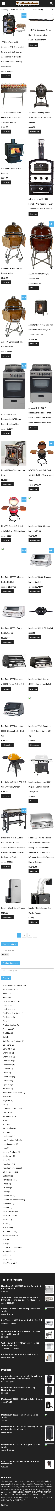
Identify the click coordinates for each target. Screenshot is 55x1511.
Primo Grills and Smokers (13, 1199)
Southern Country (10, 1231)
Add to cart (6, 76)
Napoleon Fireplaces (11, 1168)
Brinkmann (7, 1029)
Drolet (5, 1072)
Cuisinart (6, 1068)
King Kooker (8, 1128)
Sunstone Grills (9, 1235)
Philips (5, 1184)
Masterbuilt (7, 1156)
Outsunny (7, 1176)
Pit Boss (6, 1188)
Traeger (6, 1243)
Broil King (7, 1033)
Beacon (6, 1005)
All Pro (5, 993)
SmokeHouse (8, 1215)
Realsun (6, 1207)
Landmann (7, 1136)
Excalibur (6, 1088)
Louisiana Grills (9, 1144)
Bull (4, 1037)
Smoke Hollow (9, 1211)
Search (5, 954)
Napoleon (7, 1164)
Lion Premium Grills (11, 1140)
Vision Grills (7, 1251)
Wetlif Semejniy (9, 1263)
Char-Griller (7, 1057)
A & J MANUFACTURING (13, 985)
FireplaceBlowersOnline (12, 1092)
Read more (33, 45)
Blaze (5, 1021)
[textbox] (27, 970)
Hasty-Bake (7, 1112)
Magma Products (10, 1152)
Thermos (6, 1239)
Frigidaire (6, 1100)
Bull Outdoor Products (12, 1041)
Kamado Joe (8, 1116)
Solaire (5, 1223)
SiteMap (4, 1505)
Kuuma (6, 1132)
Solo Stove (7, 1227)
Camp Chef (7, 1049)
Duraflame (7, 1080)
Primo (5, 1191)
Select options (35, 131)
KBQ (5, 1120)
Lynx (5, 1148)
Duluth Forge (8, 1076)
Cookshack (7, 1064)
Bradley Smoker (9, 1025)
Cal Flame (7, 1045)
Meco (5, 1160)
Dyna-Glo (7, 1084)
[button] (51, 3)
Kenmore (6, 1124)
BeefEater (7, 1009)
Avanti (5, 997)
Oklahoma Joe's (9, 1172)
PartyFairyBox (8, 1180)
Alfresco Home (9, 989)
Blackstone (7, 1017)
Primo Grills (7, 1195)
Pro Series (7, 1203)
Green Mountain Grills (12, 1108)
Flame (5, 1096)
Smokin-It (7, 1219)
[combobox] (27, 970)
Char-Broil (7, 1053)
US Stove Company (11, 1247)
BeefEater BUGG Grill (11, 1013)
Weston (6, 1259)
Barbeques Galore (10, 1001)
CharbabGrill (8, 1061)
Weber (5, 1255)
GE (4, 1104)
